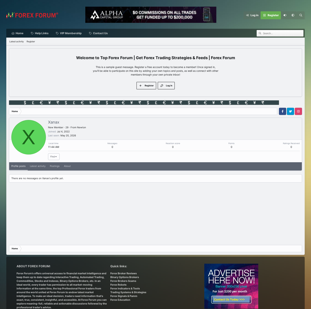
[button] (293, 15)
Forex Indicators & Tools (125, 288)
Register (31, 41)
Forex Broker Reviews (123, 273)
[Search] (301, 15)
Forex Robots (118, 284)
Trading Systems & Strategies (128, 292)
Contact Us (100, 33)
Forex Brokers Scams (123, 280)
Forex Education (120, 299)
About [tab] (67, 166)
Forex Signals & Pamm (123, 295)
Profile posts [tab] (18, 166)
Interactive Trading (67, 277)
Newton (81, 127)
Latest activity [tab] (38, 166)
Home (19, 33)
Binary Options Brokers (73, 280)
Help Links (41, 33)
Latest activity (16, 41)
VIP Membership (71, 33)
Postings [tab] (55, 166)
